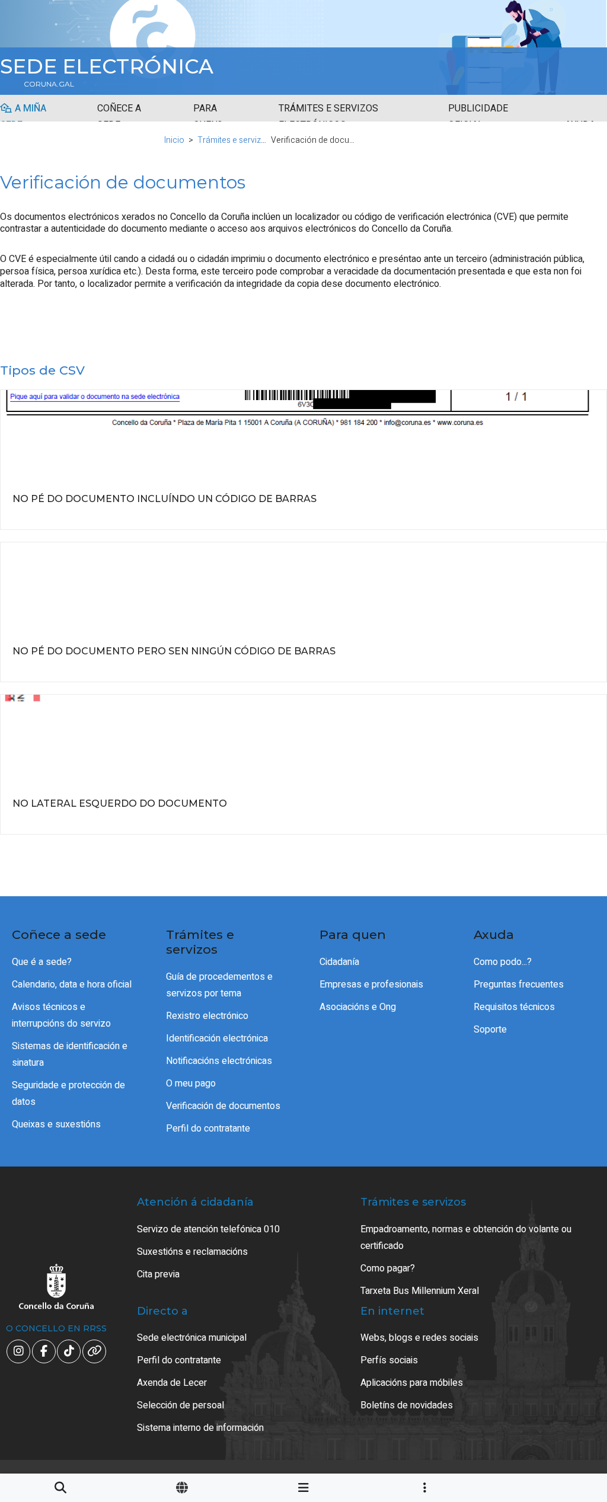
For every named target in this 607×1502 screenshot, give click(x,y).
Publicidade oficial (478, 116)
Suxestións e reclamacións (192, 1252)
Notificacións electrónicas (219, 1061)
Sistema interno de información (200, 1428)
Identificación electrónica (217, 1038)
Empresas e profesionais (371, 984)
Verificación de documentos (223, 1106)
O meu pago (191, 1083)
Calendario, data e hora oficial (72, 984)
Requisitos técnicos (514, 1007)
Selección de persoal (180, 1405)
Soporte (490, 1029)
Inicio (174, 140)
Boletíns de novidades (406, 1405)
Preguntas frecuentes (519, 984)
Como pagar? (387, 1268)
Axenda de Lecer (172, 1383)
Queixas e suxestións (56, 1124)
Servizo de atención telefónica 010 (208, 1229)
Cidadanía (339, 962)
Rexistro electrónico (207, 1016)
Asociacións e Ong (358, 1007)
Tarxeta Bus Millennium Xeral (419, 1291)
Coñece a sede (119, 116)
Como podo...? (503, 962)
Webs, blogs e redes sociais (419, 1338)
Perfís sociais (389, 1360)
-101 (559, 1405)
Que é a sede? (42, 962)
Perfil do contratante (208, 1128)
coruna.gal (49, 84)
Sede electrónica (106, 66)
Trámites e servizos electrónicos (328, 116)
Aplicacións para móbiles (411, 1383)
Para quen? (207, 116)
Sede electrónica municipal (192, 1338)
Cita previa (158, 1274)
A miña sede (23, 116)
